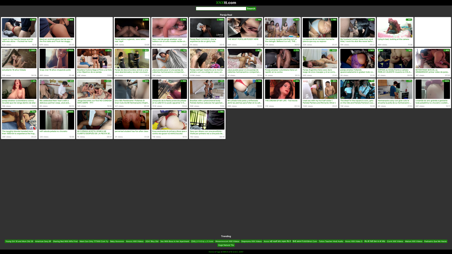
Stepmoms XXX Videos (251, 241)
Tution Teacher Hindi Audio (331, 241)
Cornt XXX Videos (395, 241)
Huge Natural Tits (226, 245)
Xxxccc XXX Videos (134, 241)
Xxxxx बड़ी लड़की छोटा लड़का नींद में (277, 241)
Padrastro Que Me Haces (435, 241)
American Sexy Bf (43, 241)
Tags (218, 252)
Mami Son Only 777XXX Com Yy (94, 241)
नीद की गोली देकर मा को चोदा (374, 241)
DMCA (225, 252)
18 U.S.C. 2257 (236, 252)
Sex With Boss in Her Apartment (174, 241)
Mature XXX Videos (413, 241)
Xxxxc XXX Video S (353, 241)
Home (211, 252)
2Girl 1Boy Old (151, 241)
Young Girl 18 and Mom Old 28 (19, 241)
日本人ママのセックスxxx (202, 241)
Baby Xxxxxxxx (117, 241)
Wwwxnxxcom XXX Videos (227, 241)
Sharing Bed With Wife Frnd (65, 241)
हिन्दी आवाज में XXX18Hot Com (305, 241)
